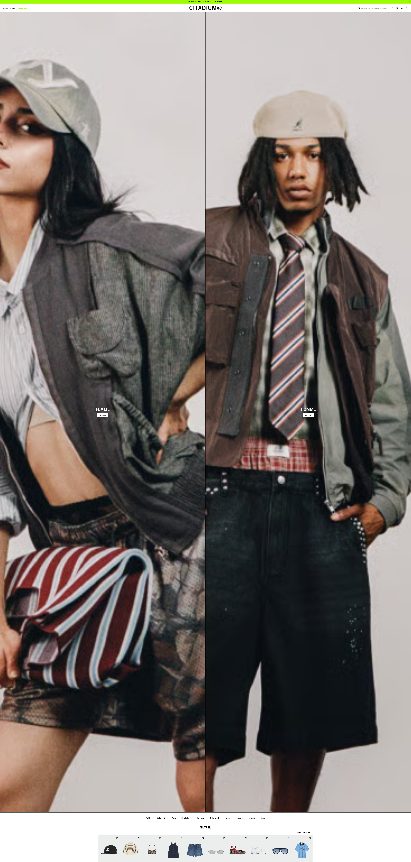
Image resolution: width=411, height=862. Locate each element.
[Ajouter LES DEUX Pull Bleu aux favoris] (310, 838)
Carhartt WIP (162, 818)
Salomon (252, 818)
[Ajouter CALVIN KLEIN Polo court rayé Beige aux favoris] (139, 838)
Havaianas (201, 818)
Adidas (148, 818)
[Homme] (308, 412)
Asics (174, 818)
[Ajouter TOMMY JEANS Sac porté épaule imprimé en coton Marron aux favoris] (160, 838)
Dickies (227, 818)
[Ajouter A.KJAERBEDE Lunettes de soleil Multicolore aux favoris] (224, 838)
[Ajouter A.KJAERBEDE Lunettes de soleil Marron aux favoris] (288, 838)
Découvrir (102, 415)
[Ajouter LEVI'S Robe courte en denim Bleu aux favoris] (181, 838)
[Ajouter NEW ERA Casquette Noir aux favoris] (117, 838)
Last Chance (22, 9)
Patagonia (239, 818)
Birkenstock (214, 818)
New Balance (186, 818)
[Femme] (102, 412)
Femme (12, 9)
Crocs (263, 818)
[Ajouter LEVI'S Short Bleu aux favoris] (203, 838)
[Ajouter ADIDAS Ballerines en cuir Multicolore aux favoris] (246, 838)
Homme (5, 9)
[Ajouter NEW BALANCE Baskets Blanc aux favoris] (267, 838)
